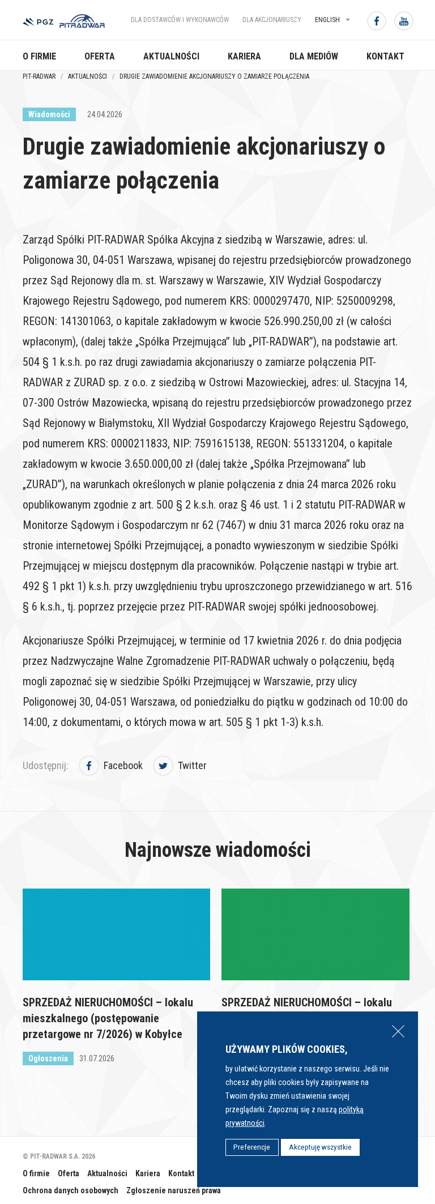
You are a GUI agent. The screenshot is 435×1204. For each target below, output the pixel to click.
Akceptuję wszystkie (320, 1147)
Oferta (99, 56)
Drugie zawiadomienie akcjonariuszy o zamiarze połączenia (215, 76)
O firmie (39, 56)
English (327, 20)
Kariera (244, 56)
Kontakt (385, 56)
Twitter (192, 765)
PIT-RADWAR (39, 76)
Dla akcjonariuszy (271, 20)
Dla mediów (313, 56)
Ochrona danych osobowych (70, 1190)
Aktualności (171, 56)
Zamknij (398, 1031)
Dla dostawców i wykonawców (180, 20)
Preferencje (251, 1147)
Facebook (123, 765)
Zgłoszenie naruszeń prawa (173, 1190)
